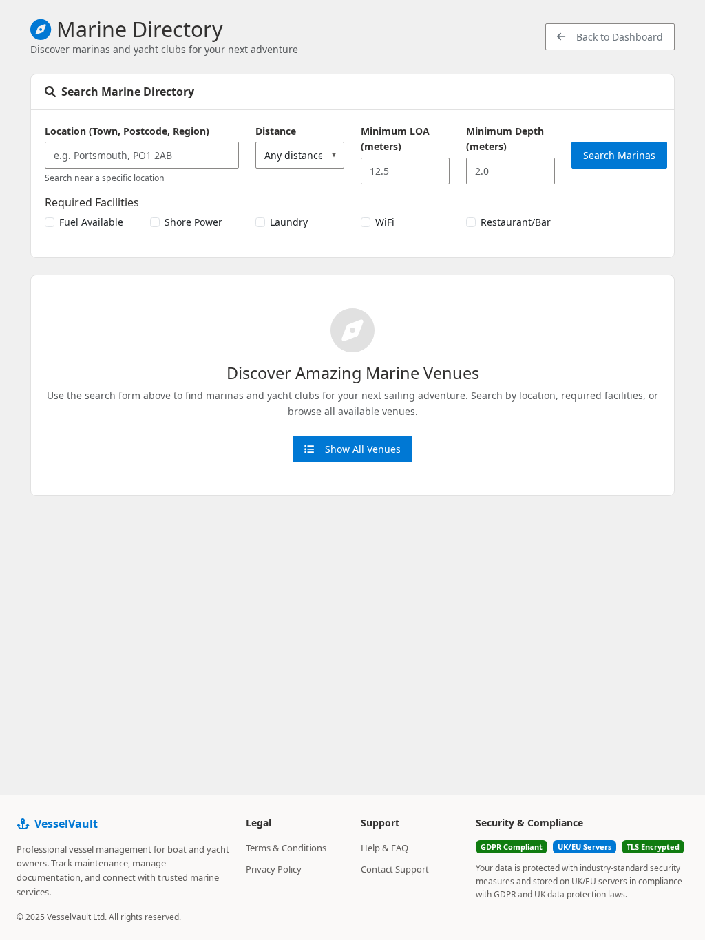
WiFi (384, 221)
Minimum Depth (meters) (505, 139)
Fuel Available (91, 221)
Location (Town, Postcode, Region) (127, 131)
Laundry (289, 221)
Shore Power (193, 221)
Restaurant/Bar (516, 221)
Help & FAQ (384, 848)
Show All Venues (363, 449)
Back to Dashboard (619, 36)
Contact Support (395, 869)
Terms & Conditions (286, 848)
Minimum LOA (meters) (395, 139)
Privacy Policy (274, 869)
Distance (275, 131)
